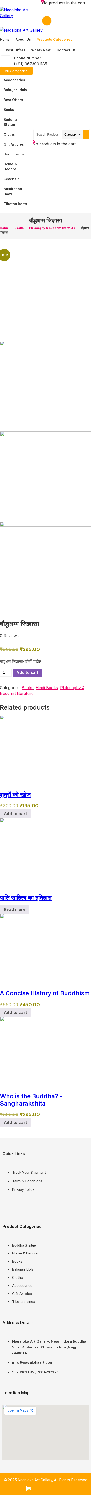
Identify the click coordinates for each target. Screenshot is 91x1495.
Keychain (12, 179)
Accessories (14, 80)
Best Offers (13, 100)
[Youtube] (26, 1208)
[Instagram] (19, 1208)
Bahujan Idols (15, 90)
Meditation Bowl (13, 191)
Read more (14, 909)
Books (9, 109)
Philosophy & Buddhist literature (52, 228)
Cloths (9, 134)
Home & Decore (10, 166)
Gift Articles (14, 144)
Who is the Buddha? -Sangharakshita (31, 1100)
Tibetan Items (15, 204)
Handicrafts (14, 154)
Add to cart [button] (15, 813)
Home (4, 228)
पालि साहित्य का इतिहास (26, 897)
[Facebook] (4, 1208)
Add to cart (27, 672)
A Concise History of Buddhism (45, 993)
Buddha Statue (10, 122)
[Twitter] (12, 1208)
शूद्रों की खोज (15, 794)
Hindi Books (47, 687)
